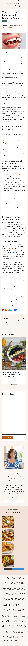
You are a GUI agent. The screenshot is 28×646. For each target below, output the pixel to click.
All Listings (21, 583)
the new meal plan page (8, 636)
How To (24, 606)
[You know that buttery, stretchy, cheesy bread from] (8, 522)
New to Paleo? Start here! (19, 615)
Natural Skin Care (7, 615)
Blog (4, 589)
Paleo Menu (15, 621)
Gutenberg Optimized (8, 605)
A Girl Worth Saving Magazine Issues (12, 579)
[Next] (24, 360)
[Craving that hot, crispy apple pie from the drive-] (8, 548)
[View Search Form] (2, 3)
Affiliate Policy (19, 582)
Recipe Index (13, 627)
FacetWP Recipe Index (7, 600)
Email (4, 427)
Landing (10, 611)
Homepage (13, 606)
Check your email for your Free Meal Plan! (14, 593)
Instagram (20, 608)
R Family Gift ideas (21, 626)
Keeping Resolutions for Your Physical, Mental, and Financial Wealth (7, 322)
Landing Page (16, 611)
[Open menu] (25, 3)
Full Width (21, 603)
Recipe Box (6, 627)
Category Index (15, 592)
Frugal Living (7, 603)
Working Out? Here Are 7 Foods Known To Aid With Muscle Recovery (12, 374)
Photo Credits (16, 625)
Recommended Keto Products (10, 630)
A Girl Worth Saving (21, 578)
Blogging (5, 590)
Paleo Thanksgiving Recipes (14, 622)
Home (20, 605)
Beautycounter (20, 587)
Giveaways (8, 604)
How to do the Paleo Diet (11, 608)
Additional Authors (9, 582)
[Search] (21, 501)
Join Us (24, 609)
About (23, 579)
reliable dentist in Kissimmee (11, 144)
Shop (22, 632)
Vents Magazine (18, 153)
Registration (22, 630)
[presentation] (14, 353)
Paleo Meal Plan (6, 621)
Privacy (4, 626)
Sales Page (19, 631)
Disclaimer (13, 599)
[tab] (11, 384)
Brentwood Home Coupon (18, 590)
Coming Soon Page (16, 594)
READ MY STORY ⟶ (14, 497)
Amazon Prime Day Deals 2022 (18, 584)
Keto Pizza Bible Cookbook (10, 610)
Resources (8, 631)
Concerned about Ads (11, 595)
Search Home (8, 632)
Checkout (9, 594)
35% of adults (11, 86)
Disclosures (20, 599)
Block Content (21, 588)
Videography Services (10, 637)
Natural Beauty (17, 614)
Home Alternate (6, 606)
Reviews (14, 631)
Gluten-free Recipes (17, 604)
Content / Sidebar (14, 598)
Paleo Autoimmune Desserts (19, 616)
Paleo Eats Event (17, 620)
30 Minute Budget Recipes (8, 578)
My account (10, 614)
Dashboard (7, 599)
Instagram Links (6, 609)
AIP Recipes (6, 583)
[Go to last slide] (4, 360)
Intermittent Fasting (16, 609)
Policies (23, 625)
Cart (10, 592)
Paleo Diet (9, 620)
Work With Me (20, 637)
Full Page (14, 603)
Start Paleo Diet (7, 635)
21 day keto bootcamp (17, 577)
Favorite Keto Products (20, 600)
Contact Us (6, 598)
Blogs (10, 590)
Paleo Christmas (8, 619)
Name (4, 421)
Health (4, 21)
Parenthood (19, 624)
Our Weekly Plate (6, 616)
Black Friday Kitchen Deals (10, 588)
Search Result (16, 632)
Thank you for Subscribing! (19, 635)
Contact (20, 595)
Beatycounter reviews (9, 587)
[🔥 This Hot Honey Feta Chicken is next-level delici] (8, 535)
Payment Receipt (7, 625)
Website (4, 433)
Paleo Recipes (22, 621)
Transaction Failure (20, 636)
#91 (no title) (8, 577)
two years (10, 248)
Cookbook (22, 598)
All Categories (14, 583)
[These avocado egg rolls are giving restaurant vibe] (8, 561)
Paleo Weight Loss (10, 624)
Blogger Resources (20, 589)
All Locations (6, 584)
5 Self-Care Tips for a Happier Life (21, 320)
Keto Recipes (21, 610)
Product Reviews (11, 626)
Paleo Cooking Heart (18, 619)
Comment (5, 401)
